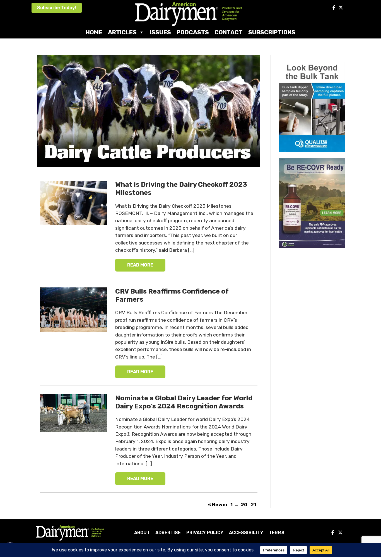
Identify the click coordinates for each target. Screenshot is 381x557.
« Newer (218, 504)
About (142, 532)
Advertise (168, 532)
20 (244, 504)
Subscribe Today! (56, 7)
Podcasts (193, 32)
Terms (276, 532)
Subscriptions (271, 32)
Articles (122, 32)
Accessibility (246, 532)
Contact (228, 32)
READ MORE (140, 265)
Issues (160, 32)
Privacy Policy (204, 532)
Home (94, 32)
